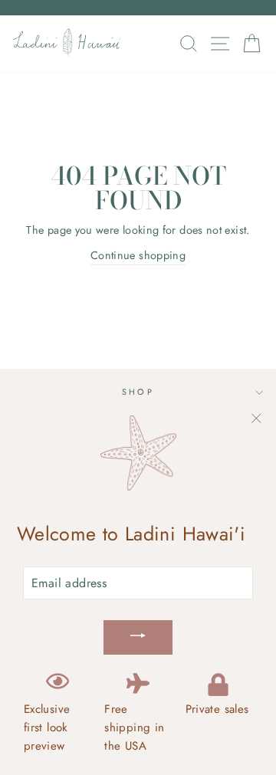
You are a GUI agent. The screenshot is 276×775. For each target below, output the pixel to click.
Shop (138, 392)
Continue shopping (138, 255)
